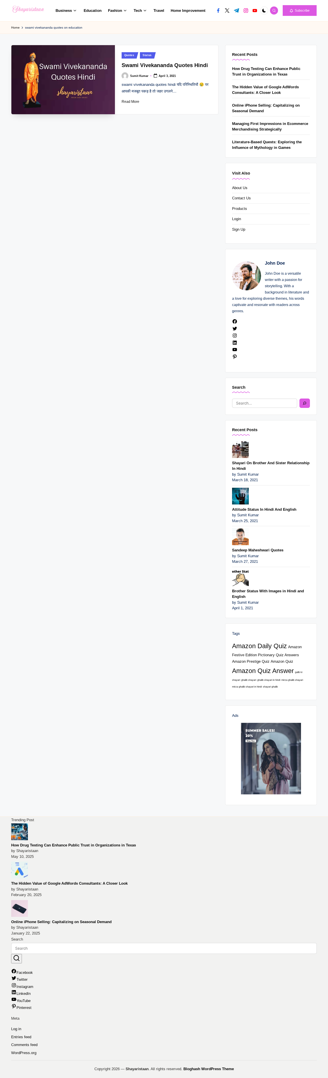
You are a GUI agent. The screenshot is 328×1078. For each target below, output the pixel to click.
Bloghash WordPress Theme (208, 1069)
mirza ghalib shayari (292, 680)
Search (238, 387)
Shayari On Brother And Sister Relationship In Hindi (270, 466)
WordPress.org (23, 1053)
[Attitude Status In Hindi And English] (240, 496)
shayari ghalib (270, 686)
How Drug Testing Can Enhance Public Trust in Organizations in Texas (266, 72)
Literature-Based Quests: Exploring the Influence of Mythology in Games (267, 145)
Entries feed (21, 1037)
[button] (299, 10)
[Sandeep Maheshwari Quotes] (240, 536)
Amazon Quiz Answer (263, 670)
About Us (239, 188)
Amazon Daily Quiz (259, 646)
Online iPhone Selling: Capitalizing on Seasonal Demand (266, 108)
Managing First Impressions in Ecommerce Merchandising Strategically (270, 127)
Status (147, 55)
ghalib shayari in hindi (268, 680)
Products (239, 209)
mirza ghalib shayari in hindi (247, 686)
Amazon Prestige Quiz (251, 661)
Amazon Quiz (282, 661)
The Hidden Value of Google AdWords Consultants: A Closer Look (265, 90)
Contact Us (241, 198)
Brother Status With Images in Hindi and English (268, 594)
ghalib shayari (248, 680)
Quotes (129, 55)
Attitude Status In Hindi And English (264, 509)
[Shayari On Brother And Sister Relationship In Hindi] (240, 449)
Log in (16, 1029)
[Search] (304, 403)
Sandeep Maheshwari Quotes (257, 550)
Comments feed (24, 1045)
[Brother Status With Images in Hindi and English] (240, 577)
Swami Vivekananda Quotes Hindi (165, 65)
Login (236, 219)
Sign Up (238, 229)
